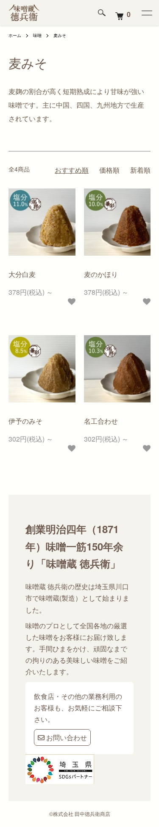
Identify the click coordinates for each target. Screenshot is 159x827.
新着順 (140, 170)
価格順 (109, 170)
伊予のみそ (25, 421)
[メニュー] (146, 13)
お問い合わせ (66, 737)
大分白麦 (22, 274)
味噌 (37, 35)
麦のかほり (101, 274)
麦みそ (59, 35)
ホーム (14, 35)
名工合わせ (101, 421)
